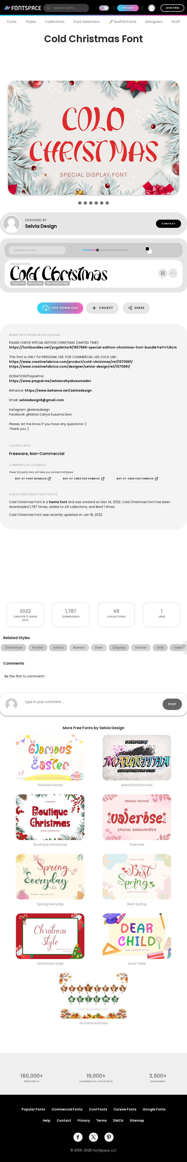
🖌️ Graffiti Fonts (122, 21)
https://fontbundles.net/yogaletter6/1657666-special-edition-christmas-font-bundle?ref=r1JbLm (93, 347)
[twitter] (93, 1137)
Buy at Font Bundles (31, 478)
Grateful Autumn (93, 1023)
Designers (153, 21)
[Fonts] (22, 8)
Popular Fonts (33, 1109)
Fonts (12, 21)
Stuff (175, 21)
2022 (25, 611)
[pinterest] (109, 1137)
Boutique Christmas (50, 844)
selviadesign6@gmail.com (41, 400)
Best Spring (136, 904)
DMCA (118, 1120)
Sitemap (137, 1120)
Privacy (84, 1120)
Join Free (172, 8)
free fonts (31, 1081)
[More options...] (172, 273)
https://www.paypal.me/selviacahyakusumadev (50, 381)
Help (46, 1120)
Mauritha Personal (136, 785)
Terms (101, 1120)
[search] (66, 8)
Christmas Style (50, 963)
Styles (31, 21)
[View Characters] (162, 273)
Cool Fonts (98, 1109)
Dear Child (137, 963)
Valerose (136, 844)
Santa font (58, 502)
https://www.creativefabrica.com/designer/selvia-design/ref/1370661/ (69, 366)
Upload (128, 8)
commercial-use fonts (96, 1081)
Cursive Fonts (125, 1109)
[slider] (97, 250)
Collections (55, 21)
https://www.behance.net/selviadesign (58, 390)
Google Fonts (154, 1109)
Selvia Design (41, 226)
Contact (168, 223)
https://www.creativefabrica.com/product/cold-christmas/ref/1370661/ (71, 361)
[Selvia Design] (13, 224)
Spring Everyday (50, 904)
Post (172, 704)
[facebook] (78, 1137)
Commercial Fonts (67, 1109)
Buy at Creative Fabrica (82, 478)
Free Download (64, 308)
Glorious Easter (50, 785)
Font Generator (87, 21)
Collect (106, 308)
